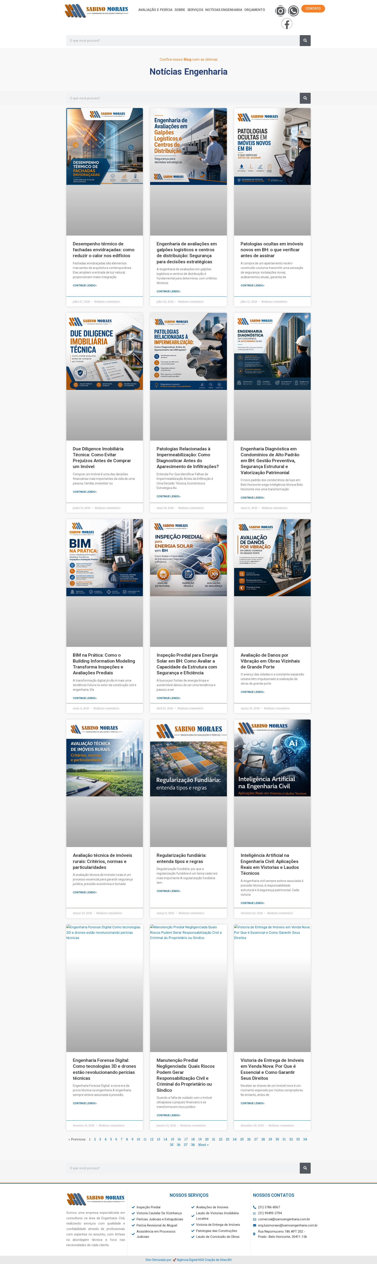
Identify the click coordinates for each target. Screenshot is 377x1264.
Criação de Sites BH (218, 1260)
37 (186, 1144)
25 (242, 1139)
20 (207, 1139)
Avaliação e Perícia (155, 10)
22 (220, 1139)
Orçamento (254, 10)
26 (249, 1139)
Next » (203, 1144)
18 (193, 1139)
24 (235, 1139)
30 (277, 1139)
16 (179, 1139)
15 (172, 1139)
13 (158, 1139)
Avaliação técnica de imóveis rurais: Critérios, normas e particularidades (102, 861)
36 (178, 1144)
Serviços (195, 10)
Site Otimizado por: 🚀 (161, 1260)
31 (284, 1139)
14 (165, 1139)
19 (200, 1139)
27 (256, 1139)
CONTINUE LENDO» (85, 285)
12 (151, 1139)
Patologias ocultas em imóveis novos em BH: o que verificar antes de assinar (272, 249)
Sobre (180, 10)
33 (298, 1139)
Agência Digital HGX (190, 1260)
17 (186, 1139)
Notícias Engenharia (223, 10)
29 (270, 1139)
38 (193, 1144)
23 (227, 1139)
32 (291, 1139)
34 (305, 1139)
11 (145, 1139)
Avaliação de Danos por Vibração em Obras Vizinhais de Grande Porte (270, 661)
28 (263, 1139)
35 (171, 1144)
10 (138, 1139)
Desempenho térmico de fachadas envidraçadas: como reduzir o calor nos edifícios (103, 249)
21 (213, 1139)
